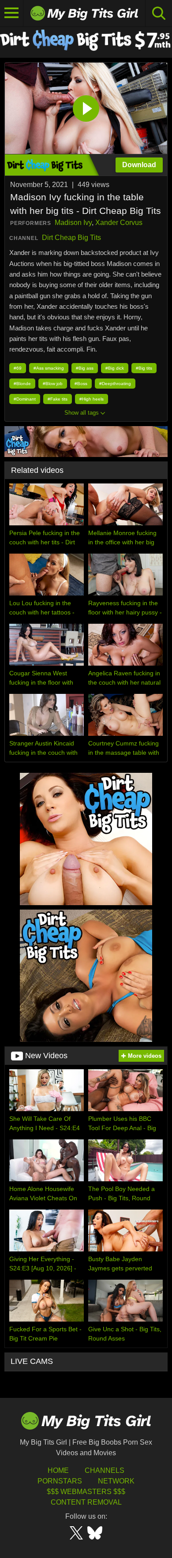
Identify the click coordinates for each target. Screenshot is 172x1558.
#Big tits (144, 368)
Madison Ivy (73, 222)
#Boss (81, 383)
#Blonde (22, 383)
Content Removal (86, 1502)
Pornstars (59, 1481)
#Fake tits (57, 399)
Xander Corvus (118, 222)
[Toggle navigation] (11, 13)
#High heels (91, 399)
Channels (104, 1470)
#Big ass (84, 368)
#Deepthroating (115, 383)
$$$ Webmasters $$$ (86, 1491)
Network (116, 1481)
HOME (58, 1470)
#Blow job (53, 383)
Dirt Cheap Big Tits (71, 237)
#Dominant (25, 399)
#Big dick (114, 368)
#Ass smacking (49, 368)
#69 (18, 368)
